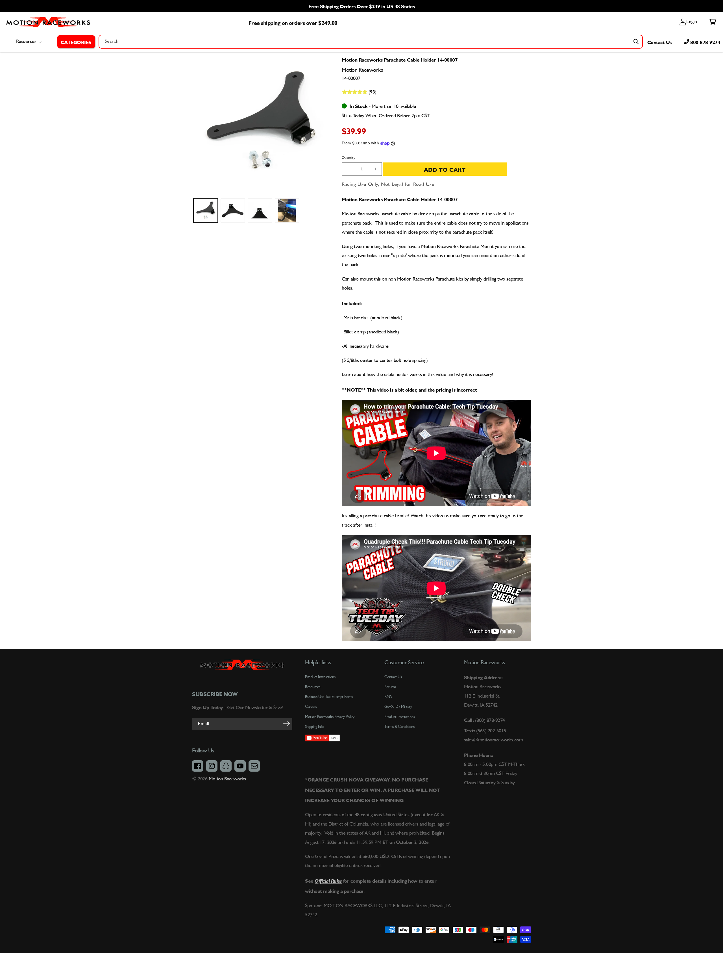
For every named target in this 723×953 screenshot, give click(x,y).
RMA (388, 697)
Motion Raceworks (227, 778)
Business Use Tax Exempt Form (328, 697)
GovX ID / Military (398, 707)
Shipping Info (314, 727)
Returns (390, 687)
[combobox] (370, 41)
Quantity (348, 158)
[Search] (636, 41)
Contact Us (659, 41)
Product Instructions (399, 717)
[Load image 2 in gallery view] (233, 210)
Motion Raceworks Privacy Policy (329, 717)
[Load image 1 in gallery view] (205, 210)
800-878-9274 (704, 41)
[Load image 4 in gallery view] (287, 210)
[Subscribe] (286, 723)
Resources (312, 687)
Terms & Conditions (399, 727)
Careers (311, 707)
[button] (76, 41)
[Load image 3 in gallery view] (260, 210)
